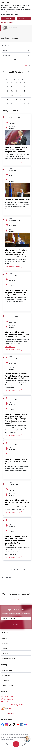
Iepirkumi (5, 643)
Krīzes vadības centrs (8, 658)
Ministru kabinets (10, 305)
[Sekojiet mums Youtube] (18, 724)
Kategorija (6, 50)
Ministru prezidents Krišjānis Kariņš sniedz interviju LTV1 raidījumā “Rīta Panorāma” (16, 149)
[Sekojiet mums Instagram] (6, 724)
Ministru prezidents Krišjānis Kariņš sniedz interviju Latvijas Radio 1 (17, 502)
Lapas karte (5, 680)
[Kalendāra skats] (26, 64)
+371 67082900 (8, 699)
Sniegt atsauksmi (16, 600)
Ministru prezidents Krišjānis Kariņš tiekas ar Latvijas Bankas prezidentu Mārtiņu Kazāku (17, 334)
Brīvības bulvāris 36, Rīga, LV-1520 (14, 705)
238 (24, 570)
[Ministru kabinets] (16, 30)
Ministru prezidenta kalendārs (13, 161)
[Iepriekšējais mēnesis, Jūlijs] (3, 72)
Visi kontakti (10, 713)
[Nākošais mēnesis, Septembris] (28, 72)
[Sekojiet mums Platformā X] (10, 724)
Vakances (5, 638)
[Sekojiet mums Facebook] (2, 724)
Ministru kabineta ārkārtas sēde (17, 200)
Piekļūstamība (6, 675)
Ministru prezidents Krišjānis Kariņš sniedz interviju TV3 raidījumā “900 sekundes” (16, 292)
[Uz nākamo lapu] (27, 570)
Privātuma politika (7, 670)
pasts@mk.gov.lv (9, 702)
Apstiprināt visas (23, 18)
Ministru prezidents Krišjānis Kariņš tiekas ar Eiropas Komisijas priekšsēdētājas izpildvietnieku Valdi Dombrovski (16, 540)
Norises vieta (6, 55)
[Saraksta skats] (30, 64)
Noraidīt (8, 18)
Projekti (4, 648)
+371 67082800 (8, 696)
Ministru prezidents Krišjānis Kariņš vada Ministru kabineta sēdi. (16, 461)
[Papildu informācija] (10, 708)
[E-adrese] (4, 708)
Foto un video (6, 653)
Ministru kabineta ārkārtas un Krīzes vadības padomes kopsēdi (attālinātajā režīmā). (16, 252)
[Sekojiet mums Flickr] (25, 724)
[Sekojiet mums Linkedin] (21, 724)
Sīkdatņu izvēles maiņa (9, 685)
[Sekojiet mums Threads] (14, 724)
